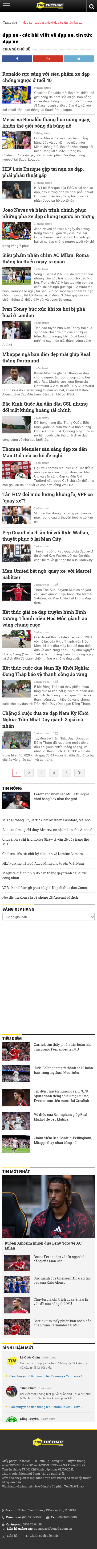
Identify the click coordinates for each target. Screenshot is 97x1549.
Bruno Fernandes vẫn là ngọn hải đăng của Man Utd (60, 1259)
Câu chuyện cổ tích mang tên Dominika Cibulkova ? (45, 1376)
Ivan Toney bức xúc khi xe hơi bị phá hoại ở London (43, 312)
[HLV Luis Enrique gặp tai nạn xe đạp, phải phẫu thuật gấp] (16, 190)
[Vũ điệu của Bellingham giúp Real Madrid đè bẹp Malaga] (16, 1121)
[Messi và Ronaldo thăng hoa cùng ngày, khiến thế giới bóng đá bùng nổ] (16, 140)
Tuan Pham (28, 1388)
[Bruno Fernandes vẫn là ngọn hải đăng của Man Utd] (17, 1263)
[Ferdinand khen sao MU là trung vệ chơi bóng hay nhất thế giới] (16, 801)
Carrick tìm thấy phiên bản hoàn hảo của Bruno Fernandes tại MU (63, 1046)
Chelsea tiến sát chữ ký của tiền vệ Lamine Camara (42, 853)
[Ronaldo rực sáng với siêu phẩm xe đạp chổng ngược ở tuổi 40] (16, 95)
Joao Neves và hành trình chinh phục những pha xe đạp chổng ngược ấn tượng (48, 213)
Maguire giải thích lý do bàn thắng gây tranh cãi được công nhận (44, 875)
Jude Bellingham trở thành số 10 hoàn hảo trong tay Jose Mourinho (63, 1070)
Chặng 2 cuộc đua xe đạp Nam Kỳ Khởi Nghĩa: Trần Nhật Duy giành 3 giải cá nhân (45, 719)
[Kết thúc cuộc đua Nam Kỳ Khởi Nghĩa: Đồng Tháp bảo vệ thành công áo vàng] (16, 689)
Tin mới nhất (16, 1171)
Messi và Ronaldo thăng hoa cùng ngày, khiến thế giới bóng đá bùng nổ (46, 122)
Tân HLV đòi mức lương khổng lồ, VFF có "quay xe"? (47, 497)
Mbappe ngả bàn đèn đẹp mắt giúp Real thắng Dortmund (46, 357)
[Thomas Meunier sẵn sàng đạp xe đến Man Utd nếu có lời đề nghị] (16, 470)
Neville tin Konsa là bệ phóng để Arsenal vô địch (40, 897)
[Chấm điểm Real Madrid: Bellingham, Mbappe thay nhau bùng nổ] (16, 1144)
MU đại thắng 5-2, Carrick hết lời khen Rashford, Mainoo (46, 820)
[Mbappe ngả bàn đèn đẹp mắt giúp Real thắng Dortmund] (16, 375)
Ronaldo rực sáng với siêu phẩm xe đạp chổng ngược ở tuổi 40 (46, 77)
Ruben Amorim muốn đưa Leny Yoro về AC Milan (43, 1245)
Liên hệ (12, 1535)
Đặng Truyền (29, 1418)
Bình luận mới (17, 1347)
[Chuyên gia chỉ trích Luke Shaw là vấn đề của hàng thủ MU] (17, 1305)
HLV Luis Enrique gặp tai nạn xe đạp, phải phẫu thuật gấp (43, 172)
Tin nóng (12, 788)
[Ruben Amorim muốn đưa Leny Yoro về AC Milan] (48, 1206)
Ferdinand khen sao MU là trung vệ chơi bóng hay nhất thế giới (61, 796)
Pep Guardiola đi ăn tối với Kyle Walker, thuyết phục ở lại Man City (45, 535)
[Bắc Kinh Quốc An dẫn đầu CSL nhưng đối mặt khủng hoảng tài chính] (16, 425)
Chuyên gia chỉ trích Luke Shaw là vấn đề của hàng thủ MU (45, 841)
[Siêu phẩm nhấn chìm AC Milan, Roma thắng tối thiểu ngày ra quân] (16, 276)
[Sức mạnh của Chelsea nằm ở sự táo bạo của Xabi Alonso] (17, 1284)
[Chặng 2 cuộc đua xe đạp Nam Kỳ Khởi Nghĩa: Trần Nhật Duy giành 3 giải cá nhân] (16, 740)
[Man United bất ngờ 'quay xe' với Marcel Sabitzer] (16, 592)
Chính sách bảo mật (44, 1535)
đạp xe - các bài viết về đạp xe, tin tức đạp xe (52, 22)
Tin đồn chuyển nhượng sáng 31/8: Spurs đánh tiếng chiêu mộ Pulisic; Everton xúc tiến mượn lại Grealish (61, 1096)
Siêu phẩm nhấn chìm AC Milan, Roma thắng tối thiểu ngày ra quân (45, 258)
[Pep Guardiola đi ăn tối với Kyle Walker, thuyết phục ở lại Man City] (16, 553)
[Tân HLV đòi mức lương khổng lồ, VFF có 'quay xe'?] (16, 515)
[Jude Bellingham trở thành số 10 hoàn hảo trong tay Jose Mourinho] (16, 1074)
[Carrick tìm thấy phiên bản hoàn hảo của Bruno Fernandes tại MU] (16, 1051)
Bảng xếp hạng (18, 909)
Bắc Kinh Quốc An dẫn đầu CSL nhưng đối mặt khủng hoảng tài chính (45, 407)
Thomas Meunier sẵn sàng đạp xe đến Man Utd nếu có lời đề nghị (44, 452)
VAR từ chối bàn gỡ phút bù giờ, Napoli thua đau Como (44, 887)
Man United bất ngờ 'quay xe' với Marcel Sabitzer (46, 574)
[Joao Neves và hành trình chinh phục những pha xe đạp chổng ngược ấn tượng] (16, 231)
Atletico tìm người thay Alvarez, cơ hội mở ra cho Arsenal (47, 829)
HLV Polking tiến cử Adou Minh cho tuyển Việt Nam (43, 863)
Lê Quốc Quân (30, 1357)
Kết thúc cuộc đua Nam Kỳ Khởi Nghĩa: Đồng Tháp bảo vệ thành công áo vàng (45, 671)
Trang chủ (10, 22)
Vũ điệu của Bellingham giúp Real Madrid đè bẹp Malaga (60, 1116)
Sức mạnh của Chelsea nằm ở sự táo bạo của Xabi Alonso (62, 1280)
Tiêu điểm (12, 1038)
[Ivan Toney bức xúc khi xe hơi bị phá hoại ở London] (16, 330)
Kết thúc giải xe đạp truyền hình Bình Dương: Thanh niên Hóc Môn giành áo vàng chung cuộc (44, 618)
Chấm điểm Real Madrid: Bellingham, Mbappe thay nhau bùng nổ (63, 1140)
